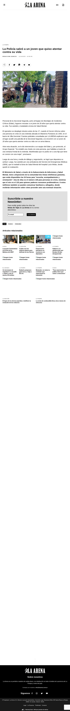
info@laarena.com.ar (41, 687)
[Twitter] (41, 694)
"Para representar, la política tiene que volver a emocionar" (59, 271)
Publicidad (38, 705)
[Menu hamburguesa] (4, 5)
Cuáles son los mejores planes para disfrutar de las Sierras (26, 250)
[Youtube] (46, 694)
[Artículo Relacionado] (10, 239)
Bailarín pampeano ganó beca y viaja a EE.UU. (25, 271)
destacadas (18, 224)
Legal (24, 705)
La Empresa (30, 705)
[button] (9, 65)
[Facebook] (32, 694)
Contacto (44, 705)
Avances (10, 224)
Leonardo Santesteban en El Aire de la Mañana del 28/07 (10, 250)
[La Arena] (35, 5)
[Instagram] (36, 694)
